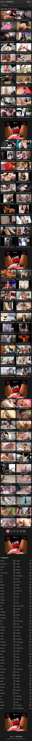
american (7, 566)
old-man (23, 609)
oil (23, 600)
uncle (23, 672)
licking (23, 563)
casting (7, 596)
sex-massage (23, 642)
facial (7, 636)
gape (7, 654)
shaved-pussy (23, 648)
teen (23, 666)
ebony (7, 621)
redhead (23, 633)
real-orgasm (23, 627)
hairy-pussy (7, 669)
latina (7, 708)
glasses (7, 663)
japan (7, 690)
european (7, 627)
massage (23, 572)
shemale (23, 651)
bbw (7, 578)
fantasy (7, 648)
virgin (23, 684)
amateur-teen (7, 563)
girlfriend (7, 660)
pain (23, 612)
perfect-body (23, 621)
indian (7, 681)
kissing (7, 702)
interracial (7, 684)
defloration (7, 615)
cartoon (7, 593)
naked (23, 584)
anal (7, 569)
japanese (7, 693)
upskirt (23, 678)
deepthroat (7, 612)
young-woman (23, 708)
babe (7, 575)
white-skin (23, 699)
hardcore (7, 678)
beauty (7, 587)
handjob (7, 672)
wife (23, 702)
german (7, 657)
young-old (23, 705)
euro (7, 624)
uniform (23, 675)
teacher (23, 663)
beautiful (7, 584)
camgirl (7, 590)
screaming (23, 639)
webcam (23, 690)
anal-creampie (7, 572)
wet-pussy (23, 696)
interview (7, 687)
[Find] (29, 5)
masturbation (23, 575)
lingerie (23, 566)
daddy (7, 609)
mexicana (23, 581)
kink (7, 699)
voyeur (23, 687)
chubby (7, 603)
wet (23, 693)
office (23, 596)
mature (23, 578)
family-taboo (7, 645)
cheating (7, 600)
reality (23, 630)
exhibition (7, 630)
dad (7, 606)
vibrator (23, 681)
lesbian (23, 560)
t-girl (23, 654)
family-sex (7, 642)
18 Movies (7, 2)
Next (24, 531)
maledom (23, 569)
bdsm (7, 581)
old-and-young (23, 606)
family (7, 639)
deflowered (7, 618)
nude (23, 593)
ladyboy (7, 705)
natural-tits (23, 590)
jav (7, 696)
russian (23, 636)
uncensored (23, 669)
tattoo (23, 660)
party (23, 618)
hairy (7, 666)
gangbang (7, 651)
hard (7, 675)
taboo (23, 657)
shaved (23, 645)
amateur (7, 560)
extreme (7, 633)
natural (23, 587)
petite (23, 624)
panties (23, 615)
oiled (23, 603)
